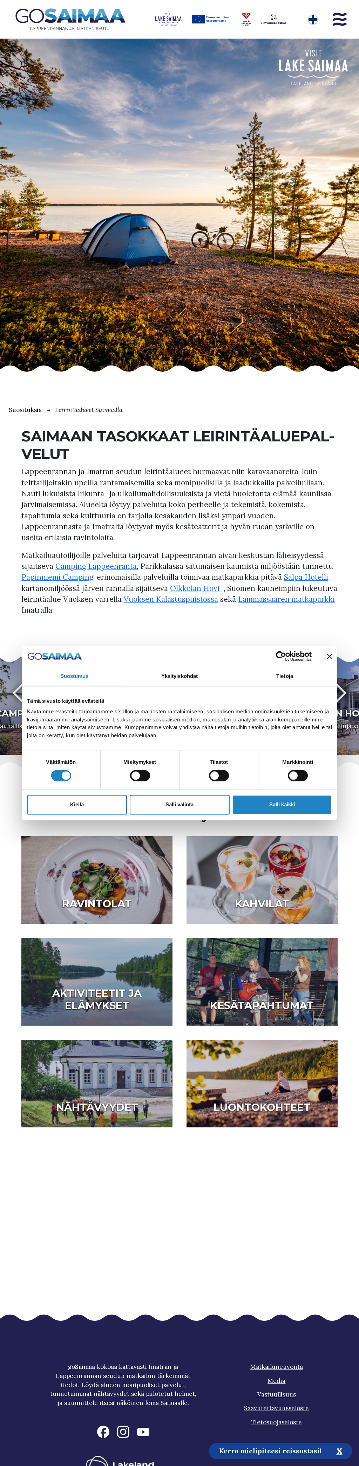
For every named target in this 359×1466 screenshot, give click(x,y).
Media (276, 1381)
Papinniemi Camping (57, 577)
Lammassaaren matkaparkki (286, 599)
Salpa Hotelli (306, 577)
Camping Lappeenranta (96, 566)
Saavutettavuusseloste (276, 1408)
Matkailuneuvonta (276, 1367)
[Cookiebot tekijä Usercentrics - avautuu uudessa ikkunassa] (281, 656)
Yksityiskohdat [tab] (179, 676)
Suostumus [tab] (74, 676)
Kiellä (77, 804)
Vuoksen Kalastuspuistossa (171, 599)
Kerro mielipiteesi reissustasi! (270, 1451)
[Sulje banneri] (329, 656)
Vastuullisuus (276, 1394)
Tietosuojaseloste (276, 1422)
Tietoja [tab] (284, 676)
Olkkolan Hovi (196, 588)
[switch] (140, 775)
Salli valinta (179, 804)
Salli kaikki (282, 804)
